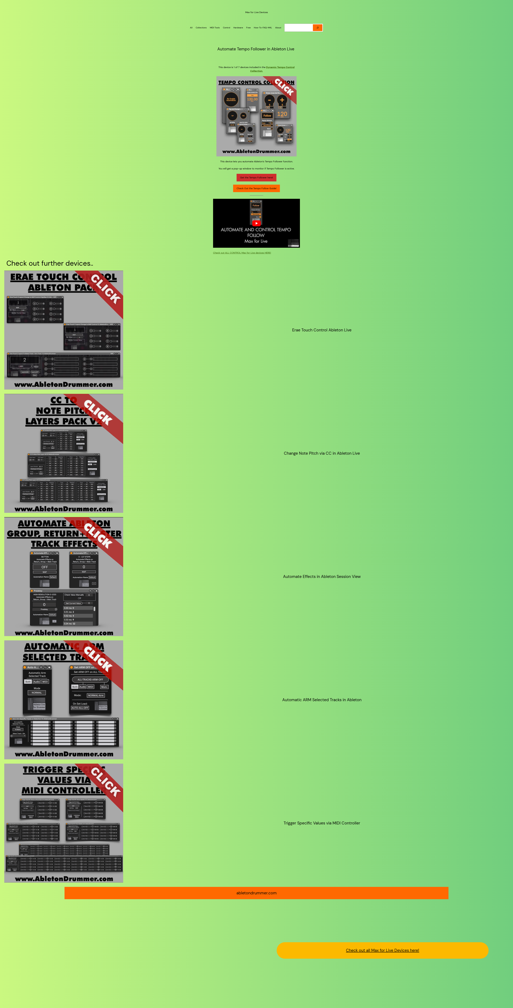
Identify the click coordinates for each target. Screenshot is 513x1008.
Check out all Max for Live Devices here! (382, 950)
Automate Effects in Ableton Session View (322, 576)
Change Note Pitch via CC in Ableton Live (322, 453)
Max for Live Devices (256, 12)
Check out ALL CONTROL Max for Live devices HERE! (242, 252)
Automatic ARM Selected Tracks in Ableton (322, 699)
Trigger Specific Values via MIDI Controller (322, 823)
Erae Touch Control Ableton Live (321, 330)
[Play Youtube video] (256, 223)
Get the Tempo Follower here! (256, 177)
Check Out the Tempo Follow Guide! (257, 188)
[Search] (317, 27)
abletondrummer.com (256, 893)
